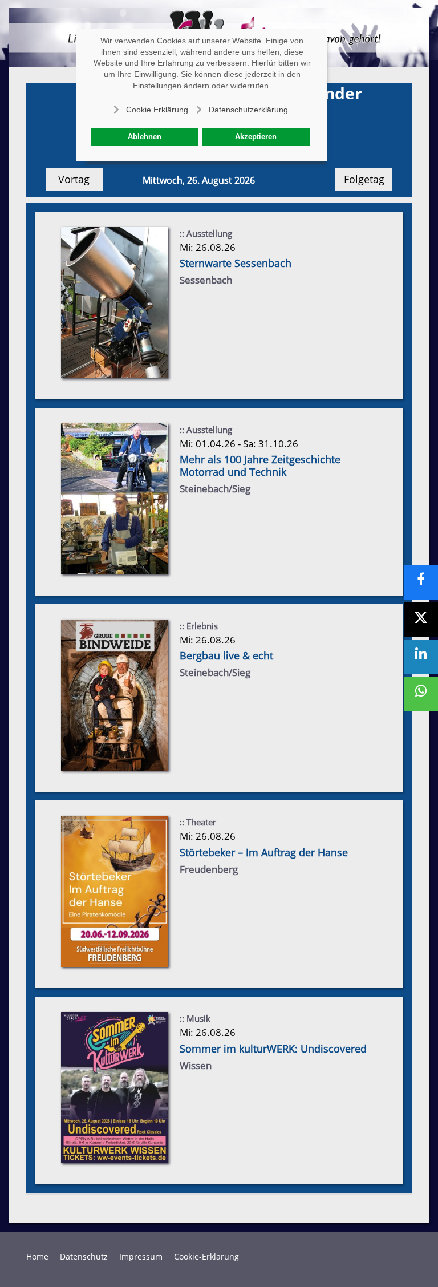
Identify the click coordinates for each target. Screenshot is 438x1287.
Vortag (74, 179)
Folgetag (364, 179)
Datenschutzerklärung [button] (248, 109)
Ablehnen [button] (144, 137)
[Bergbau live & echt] (114, 694)
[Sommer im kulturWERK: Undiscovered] (114, 1087)
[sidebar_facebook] (421, 582)
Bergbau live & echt (226, 655)
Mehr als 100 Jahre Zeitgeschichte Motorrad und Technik (260, 465)
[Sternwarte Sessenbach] (114, 302)
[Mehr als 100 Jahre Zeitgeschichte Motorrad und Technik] (114, 498)
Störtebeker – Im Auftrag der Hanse (264, 852)
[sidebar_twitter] (421, 619)
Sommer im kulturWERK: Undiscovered (273, 1048)
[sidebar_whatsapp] (421, 694)
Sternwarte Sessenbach (235, 263)
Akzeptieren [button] (256, 137)
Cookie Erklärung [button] (157, 109)
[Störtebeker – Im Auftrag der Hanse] (114, 891)
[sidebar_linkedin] (421, 657)
